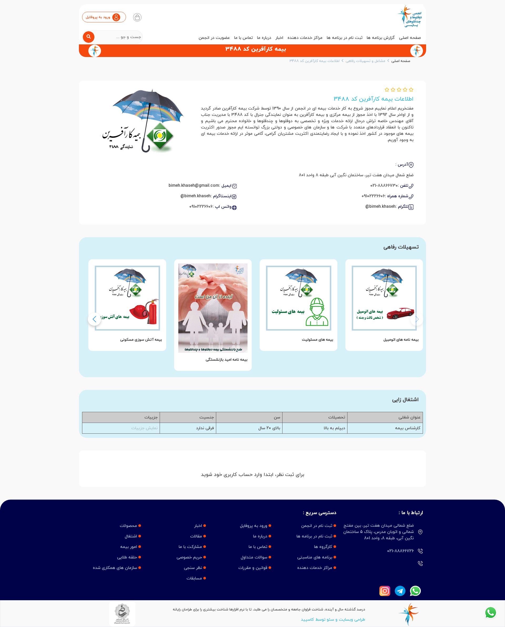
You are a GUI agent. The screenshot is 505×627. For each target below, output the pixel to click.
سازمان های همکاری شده (115, 568)
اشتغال (131, 536)
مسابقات (194, 578)
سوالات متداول (255, 557)
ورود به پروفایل (254, 526)
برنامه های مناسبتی (315, 557)
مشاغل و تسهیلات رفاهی (365, 61)
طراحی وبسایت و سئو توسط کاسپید (333, 620)
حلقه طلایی (127, 557)
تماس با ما (243, 38)
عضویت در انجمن (214, 38)
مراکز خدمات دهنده (304, 38)
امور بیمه (129, 547)
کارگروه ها (324, 547)
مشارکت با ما (191, 547)
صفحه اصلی (410, 38)
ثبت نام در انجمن (317, 526)
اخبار (279, 38)
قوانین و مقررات (253, 568)
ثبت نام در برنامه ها (344, 38)
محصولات (129, 526)
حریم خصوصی (189, 557)
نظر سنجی (193, 568)
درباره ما (264, 38)
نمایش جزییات (144, 428)
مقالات (196, 536)
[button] (94, 319)
